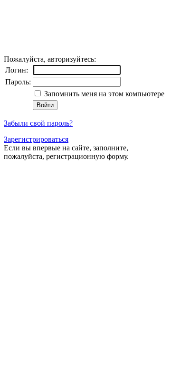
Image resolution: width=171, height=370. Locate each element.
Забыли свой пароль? (38, 123)
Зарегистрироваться (36, 139)
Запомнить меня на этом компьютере (103, 94)
